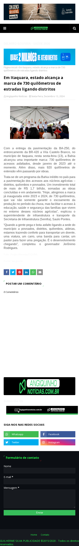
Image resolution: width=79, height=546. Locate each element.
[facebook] (57, 434)
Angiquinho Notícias (16, 96)
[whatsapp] (21, 434)
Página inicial (10, 67)
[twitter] (21, 442)
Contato (45, 534)
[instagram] (57, 442)
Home (34, 534)
